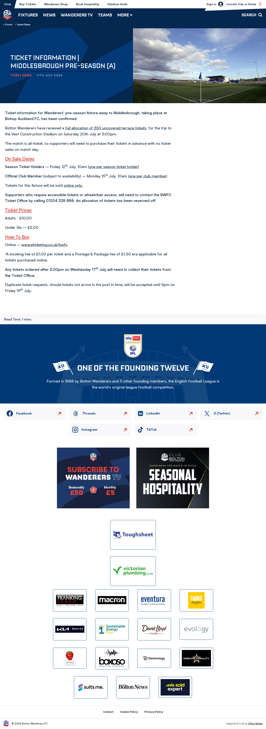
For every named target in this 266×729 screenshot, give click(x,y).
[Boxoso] (112, 658)
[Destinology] (154, 658)
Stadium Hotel (117, 4)
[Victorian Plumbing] (133, 571)
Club (7, 4)
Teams (105, 14)
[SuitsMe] (91, 687)
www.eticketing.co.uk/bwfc (44, 244)
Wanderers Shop (56, 4)
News (49, 14)
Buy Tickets (27, 4)
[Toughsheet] (133, 535)
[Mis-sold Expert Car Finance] (175, 687)
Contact (108, 711)
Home (8, 24)
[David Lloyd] (154, 629)
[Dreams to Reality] (196, 658)
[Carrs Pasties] (196, 600)
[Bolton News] (133, 687)
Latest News (24, 24)
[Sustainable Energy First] (112, 629)
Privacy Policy (153, 711)
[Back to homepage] (7, 14)
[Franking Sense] (70, 600)
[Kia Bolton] (70, 629)
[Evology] (196, 629)
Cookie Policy (129, 711)
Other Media (255, 723)
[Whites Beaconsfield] (70, 658)
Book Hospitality (87, 4)
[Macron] (112, 600)
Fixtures (28, 14)
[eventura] (154, 600)
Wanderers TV (77, 14)
